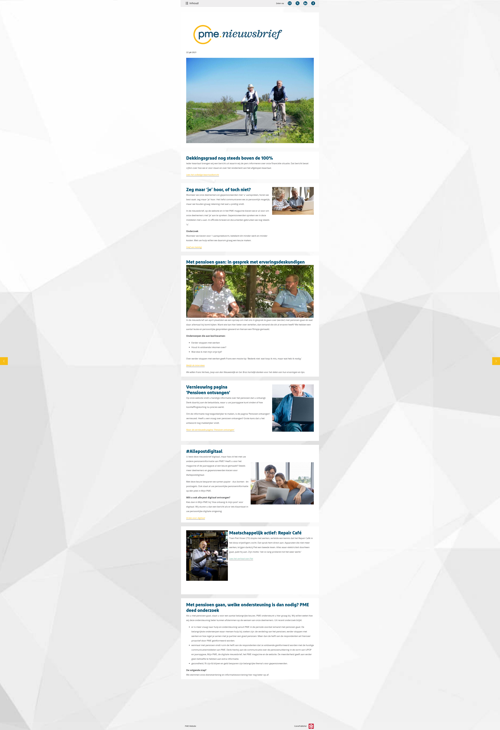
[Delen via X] (297, 3)
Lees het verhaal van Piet (241, 558)
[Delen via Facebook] (313, 3)
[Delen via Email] (290, 3)
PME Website (190, 726)
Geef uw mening (194, 247)
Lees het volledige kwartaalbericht (202, 174)
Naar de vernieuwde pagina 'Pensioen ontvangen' (210, 429)
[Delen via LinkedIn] (305, 3)
